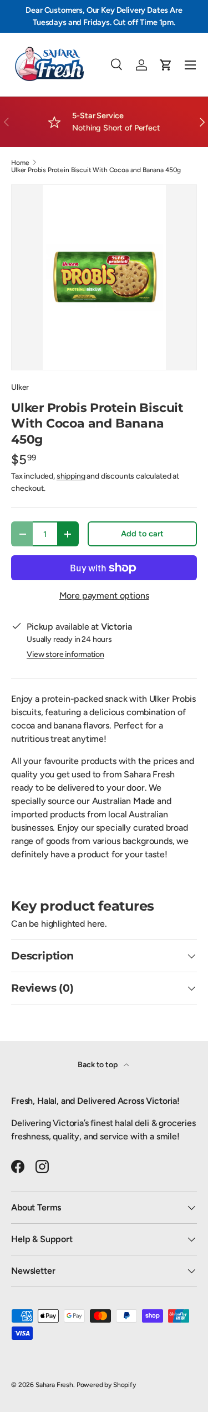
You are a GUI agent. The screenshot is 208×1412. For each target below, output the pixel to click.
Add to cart (142, 534)
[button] (166, 65)
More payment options (104, 595)
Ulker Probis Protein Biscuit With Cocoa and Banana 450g (96, 170)
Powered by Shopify (106, 1385)
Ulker (20, 387)
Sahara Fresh (54, 1385)
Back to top (98, 1064)
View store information (65, 654)
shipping (71, 476)
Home (20, 162)
